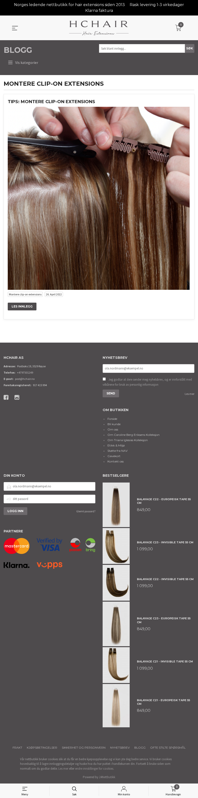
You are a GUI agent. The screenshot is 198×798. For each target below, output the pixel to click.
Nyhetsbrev (120, 747)
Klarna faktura (99, 10)
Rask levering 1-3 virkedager (157, 4)
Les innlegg (22, 306)
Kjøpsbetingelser (42, 747)
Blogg (18, 50)
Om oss (112, 429)
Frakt (17, 747)
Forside (112, 419)
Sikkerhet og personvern (84, 747)
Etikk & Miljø (116, 445)
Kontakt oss (115, 461)
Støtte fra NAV (117, 451)
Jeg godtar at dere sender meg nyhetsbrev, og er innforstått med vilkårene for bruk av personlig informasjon (147, 382)
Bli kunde (113, 424)
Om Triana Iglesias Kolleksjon (127, 440)
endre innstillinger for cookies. (94, 769)
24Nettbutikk (107, 777)
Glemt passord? (85, 511)
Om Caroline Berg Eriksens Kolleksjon (133, 435)
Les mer (189, 394)
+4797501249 (25, 372)
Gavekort (113, 456)
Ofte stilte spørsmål (168, 747)
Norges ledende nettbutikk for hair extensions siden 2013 (69, 4)
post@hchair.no (25, 379)
